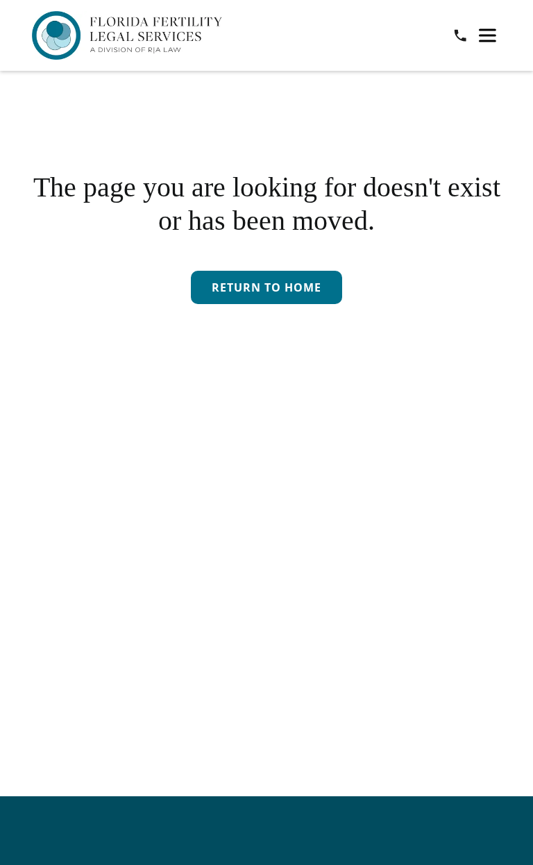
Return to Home (266, 287)
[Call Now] (460, 35)
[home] (126, 35)
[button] (487, 35)
